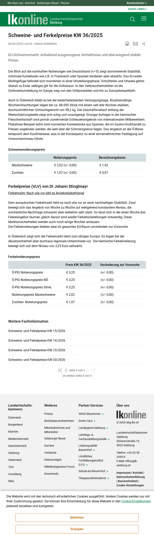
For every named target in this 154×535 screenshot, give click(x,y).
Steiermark (15, 459)
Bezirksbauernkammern (59, 420)
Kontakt (138, 472)
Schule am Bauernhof (92, 471)
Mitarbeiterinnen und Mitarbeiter (57, 430)
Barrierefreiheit (128, 481)
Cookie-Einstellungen (130, 485)
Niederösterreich (18, 438)
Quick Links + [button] (137, 9)
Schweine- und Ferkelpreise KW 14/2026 (36, 340)
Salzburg (13, 452)
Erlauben (77, 529)
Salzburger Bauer (48, 3)
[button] (143, 18)
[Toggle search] (132, 19)
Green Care (85, 420)
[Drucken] (127, 43)
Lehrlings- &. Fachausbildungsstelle (92, 437)
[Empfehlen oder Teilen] (143, 43)
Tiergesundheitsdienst (92, 478)
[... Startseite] (45, 19)
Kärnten (13, 431)
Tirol (11, 466)
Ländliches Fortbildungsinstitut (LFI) (91, 460)
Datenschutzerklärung (131, 476)
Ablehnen (77, 517)
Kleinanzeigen (53, 459)
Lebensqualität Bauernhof (88, 447)
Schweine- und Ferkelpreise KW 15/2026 (36, 331)
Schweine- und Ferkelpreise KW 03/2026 (36, 360)
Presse (65, 3)
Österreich (14, 417)
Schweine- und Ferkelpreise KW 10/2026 (36, 350)
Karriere (30, 3)
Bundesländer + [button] (137, 3)
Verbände (50, 452)
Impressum (124, 472)
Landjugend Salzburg (92, 427)
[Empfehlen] (135, 43)
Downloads (51, 473)
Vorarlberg (14, 474)
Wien (11, 481)
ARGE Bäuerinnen (90, 413)
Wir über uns (15, 3)
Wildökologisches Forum (59, 466)
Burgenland (15, 424)
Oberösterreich (17, 445)
